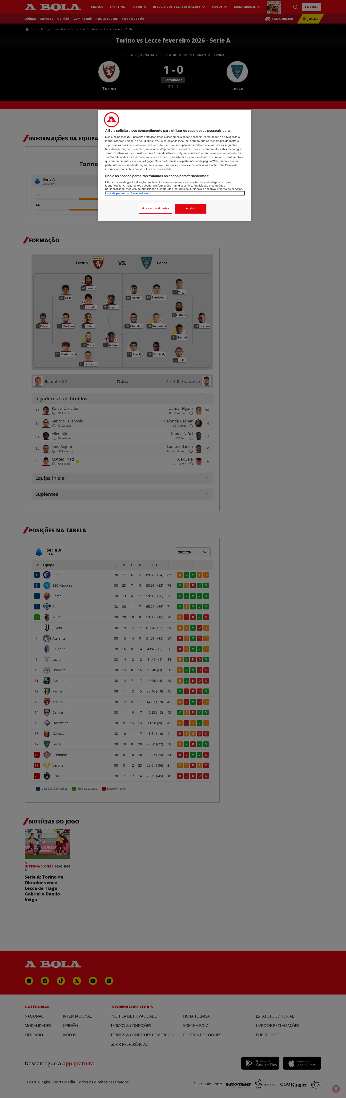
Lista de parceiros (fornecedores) (127, 193)
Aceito (190, 208)
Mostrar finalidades (155, 208)
